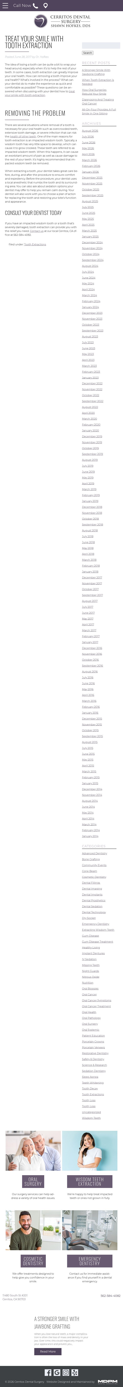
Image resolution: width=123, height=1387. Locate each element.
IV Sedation (89, 959)
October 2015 (90, 730)
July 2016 (87, 677)
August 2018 (90, 530)
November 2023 (92, 318)
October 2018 (90, 518)
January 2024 (90, 307)
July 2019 (87, 465)
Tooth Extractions (35, 244)
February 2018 (91, 565)
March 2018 (89, 559)
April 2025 (88, 224)
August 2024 (90, 266)
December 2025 (92, 177)
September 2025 (92, 195)
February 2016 (91, 706)
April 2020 (88, 412)
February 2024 (91, 301)
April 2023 (88, 360)
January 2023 (90, 377)
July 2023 (88, 342)
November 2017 (92, 583)
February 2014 (91, 830)
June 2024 (88, 277)
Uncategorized (91, 1112)
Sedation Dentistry (94, 1071)
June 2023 (88, 348)
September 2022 (92, 401)
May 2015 (87, 759)
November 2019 (92, 442)
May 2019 (88, 477)
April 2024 (88, 289)
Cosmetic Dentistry (94, 876)
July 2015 (87, 748)
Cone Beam (89, 871)
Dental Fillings (91, 882)
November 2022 (92, 389)
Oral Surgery (90, 1023)
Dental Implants (92, 894)
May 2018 (88, 548)
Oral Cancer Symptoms (96, 1000)
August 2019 (90, 459)
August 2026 (90, 130)
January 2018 (90, 571)
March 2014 (89, 824)
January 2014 (90, 836)
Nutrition (87, 982)
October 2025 (90, 189)
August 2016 (90, 671)
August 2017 (90, 601)
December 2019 (92, 436)
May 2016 (88, 689)
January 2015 (90, 783)
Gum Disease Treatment (97, 941)
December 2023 (92, 312)
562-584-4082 (110, 1295)
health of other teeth (23, 136)
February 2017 (91, 636)
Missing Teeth (91, 965)
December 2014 (92, 789)
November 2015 (92, 724)
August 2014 (90, 800)
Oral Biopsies (90, 988)
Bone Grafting (91, 859)
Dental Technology (94, 912)
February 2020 (91, 424)
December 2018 (92, 507)
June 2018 (88, 542)
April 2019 (88, 483)
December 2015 (92, 718)
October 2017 (90, 589)
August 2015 (90, 742)
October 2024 (90, 254)
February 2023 (91, 371)
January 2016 (90, 712)
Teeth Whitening (93, 1082)
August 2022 (90, 407)
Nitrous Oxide (90, 976)
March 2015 (89, 771)
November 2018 (92, 512)
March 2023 (89, 365)
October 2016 (90, 659)
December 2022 (92, 383)
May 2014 (88, 812)
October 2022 (90, 395)
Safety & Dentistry (93, 1059)
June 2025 (88, 213)
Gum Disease (90, 935)
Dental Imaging (92, 888)
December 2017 (92, 577)
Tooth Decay (90, 1088)
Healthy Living (91, 947)
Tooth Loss (88, 1100)
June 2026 (88, 142)
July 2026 (88, 136)
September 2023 (92, 330)
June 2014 (88, 806)
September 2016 (92, 665)
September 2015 (92, 736)
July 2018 (87, 536)
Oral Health (89, 1012)
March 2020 (89, 418)
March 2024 (89, 295)
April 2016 (88, 695)
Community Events (94, 865)
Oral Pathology (91, 1018)
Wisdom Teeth (91, 1117)
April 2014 (88, 818)
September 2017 (92, 595)
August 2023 (90, 336)
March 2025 (89, 230)
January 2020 (90, 430)
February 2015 (91, 777)
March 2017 (89, 630)
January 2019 (90, 501)
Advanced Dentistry (94, 853)
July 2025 (88, 207)
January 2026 (90, 171)
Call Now (22, 5)
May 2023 (88, 354)
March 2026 (89, 160)
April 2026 (88, 154)
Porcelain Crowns (93, 1041)
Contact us (37, 231)
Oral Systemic (90, 1029)
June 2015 (88, 753)
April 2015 (88, 765)
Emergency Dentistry (95, 924)
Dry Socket (89, 918)
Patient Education (93, 1035)
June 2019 (88, 471)
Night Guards (90, 971)
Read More (48, 1351)
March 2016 (89, 701)
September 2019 (92, 454)
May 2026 (88, 148)
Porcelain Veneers (93, 1047)
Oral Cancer (89, 994)
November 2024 (92, 248)
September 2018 (92, 524)
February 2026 (91, 166)
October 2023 (90, 324)
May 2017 (87, 618)
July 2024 (88, 271)
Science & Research (94, 1065)
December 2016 (92, 648)
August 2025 (90, 201)
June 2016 (88, 683)
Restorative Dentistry (95, 1053)
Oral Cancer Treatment (96, 1006)
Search (87, 52)
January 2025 (90, 236)
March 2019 (89, 489)
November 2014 (92, 795)
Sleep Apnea (90, 1076)
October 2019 (90, 448)
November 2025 (92, 183)
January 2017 (90, 642)
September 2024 (92, 260)
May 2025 (88, 218)
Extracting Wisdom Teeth (98, 929)
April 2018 (88, 554)
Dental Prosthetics (93, 900)
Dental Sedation (92, 906)
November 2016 (92, 653)
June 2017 (88, 612)
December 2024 (92, 242)
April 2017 (88, 624)
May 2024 (88, 283)
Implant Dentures (93, 953)
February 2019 (91, 495)
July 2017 (87, 606)
